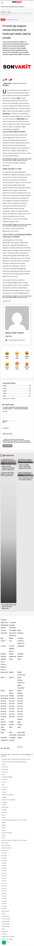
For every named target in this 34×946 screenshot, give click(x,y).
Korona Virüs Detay (7, 832)
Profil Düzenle (5, 911)
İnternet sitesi (7, 434)
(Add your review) (9, 398)
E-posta (6, 428)
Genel (3, 19)
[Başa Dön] (31, 943)
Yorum (5, 411)
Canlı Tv (3, 641)
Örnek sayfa (4, 698)
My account (4, 696)
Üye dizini (4, 737)
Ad (4, 422)
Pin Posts (12, 698)
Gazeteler (20, 654)
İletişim (11, 672)
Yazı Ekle (11, 740)
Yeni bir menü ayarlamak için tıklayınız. (13, 7)
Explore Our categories (8, 794)
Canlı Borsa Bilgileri (7, 777)
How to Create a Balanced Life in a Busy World (4, 667)
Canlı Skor (20, 638)
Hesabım (20, 656)
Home (11, 659)
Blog (2, 638)
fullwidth (3, 654)
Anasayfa (20, 633)
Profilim (11, 722)
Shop (10, 732)
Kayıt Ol (11, 677)
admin (8, 336)
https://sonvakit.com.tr (17, 340)
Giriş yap (3, 656)
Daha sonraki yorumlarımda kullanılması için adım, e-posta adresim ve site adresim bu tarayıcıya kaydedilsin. (17, 440)
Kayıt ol (3, 677)
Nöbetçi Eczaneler (7, 848)
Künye (3, 690)
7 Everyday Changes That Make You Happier (14, 762)
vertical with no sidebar (8, 936)
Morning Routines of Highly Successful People (20, 685)
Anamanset (12, 633)
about (19, 630)
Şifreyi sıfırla (21, 732)
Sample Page (5, 916)
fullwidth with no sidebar (11, 651)
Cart (10, 641)
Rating (5, 421)
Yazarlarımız (4, 740)
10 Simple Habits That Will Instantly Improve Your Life (5, 625)
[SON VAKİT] (17, 3)
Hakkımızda (12, 656)
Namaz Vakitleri (6, 845)
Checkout (20, 641)
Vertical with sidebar (7, 939)
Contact (3, 646)
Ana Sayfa (4, 633)
